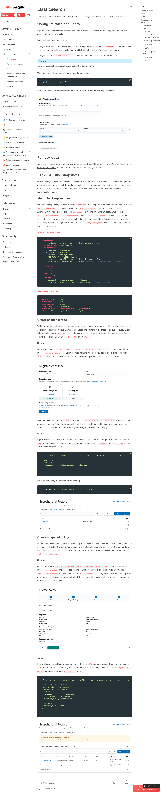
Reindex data (146, 17)
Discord (6, 242)
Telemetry (7, 229)
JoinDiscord (8, 15)
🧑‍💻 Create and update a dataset (12, 131)
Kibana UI (148, 44)
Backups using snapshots (146, 21)
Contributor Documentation (13, 257)
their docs (72, 188)
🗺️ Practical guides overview (14, 120)
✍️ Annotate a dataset (12, 147)
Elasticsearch (12, 59)
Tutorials (6, 191)
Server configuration (15, 64)
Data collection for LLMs (12, 107)
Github (5, 247)
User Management (14, 69)
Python (6, 209)
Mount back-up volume (149, 27)
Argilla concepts (9, 102)
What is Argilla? (9, 35)
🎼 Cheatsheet (9, 44)
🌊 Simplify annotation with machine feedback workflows (15, 153)
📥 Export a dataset (11, 165)
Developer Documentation (13, 252)
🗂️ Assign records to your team (15, 138)
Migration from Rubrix (11, 262)
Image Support (12, 86)
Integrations (7, 196)
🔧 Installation (8, 49)
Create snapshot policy (149, 53)
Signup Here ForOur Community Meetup (146, 788)
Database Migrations (15, 82)
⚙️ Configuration (9, 54)
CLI (4, 214)
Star (22, 15)
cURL (147, 48)
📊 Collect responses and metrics (16, 160)
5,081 (27, 15)
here (126, 349)
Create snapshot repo (151, 41)
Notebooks (7, 224)
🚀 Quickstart (8, 40)
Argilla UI (6, 219)
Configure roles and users (149, 12)
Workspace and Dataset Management (16, 75)
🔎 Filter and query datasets (14, 142)
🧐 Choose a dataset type (13, 125)
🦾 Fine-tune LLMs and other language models (14, 171)
